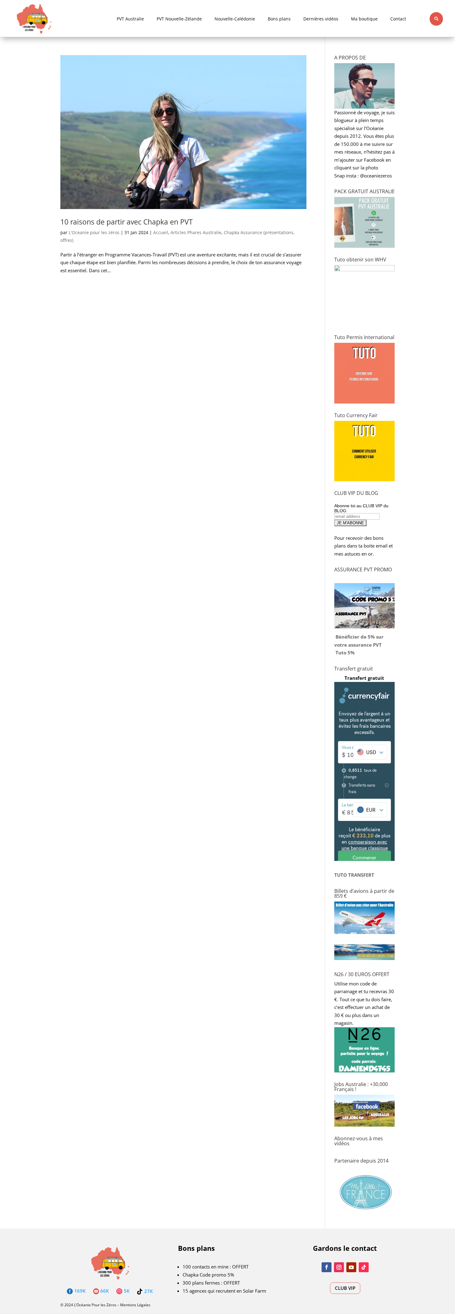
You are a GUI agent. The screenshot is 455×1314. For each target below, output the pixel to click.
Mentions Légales (135, 1304)
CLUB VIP (345, 1288)
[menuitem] (130, 19)
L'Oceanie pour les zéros (94, 232)
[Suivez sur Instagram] (339, 1267)
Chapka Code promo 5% (208, 1275)
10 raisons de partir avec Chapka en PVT (126, 222)
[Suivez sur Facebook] (327, 1267)
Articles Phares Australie (196, 232)
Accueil (160, 232)
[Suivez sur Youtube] (351, 1267)
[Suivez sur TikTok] (364, 1267)
